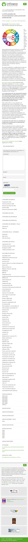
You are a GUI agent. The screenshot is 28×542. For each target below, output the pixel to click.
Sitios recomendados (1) (8, 375)
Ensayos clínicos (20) (7, 313)
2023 (3, 400)
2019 (3, 421)
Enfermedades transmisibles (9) (9, 307)
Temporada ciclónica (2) (8, 386)
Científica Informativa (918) (8, 246)
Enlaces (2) (5, 311)
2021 (3, 403)
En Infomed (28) (6, 304)
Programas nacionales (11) (8, 358)
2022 (3, 401)
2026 (3, 396)
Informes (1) (5, 226)
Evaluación (4, 234)
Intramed (8, 20)
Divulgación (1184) (6, 247)
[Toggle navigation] (25, 4)
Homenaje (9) (5, 324)
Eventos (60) (5, 317)
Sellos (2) (4, 228)
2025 (3, 397)
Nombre (5, 172)
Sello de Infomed (6, 238)
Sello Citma (5, 236)
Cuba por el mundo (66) (8, 292)
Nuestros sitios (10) (6, 347)
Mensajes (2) (5, 339)
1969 (3, 404)
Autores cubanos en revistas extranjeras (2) (12, 263)
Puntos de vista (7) (6, 364)
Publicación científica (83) (8, 360)
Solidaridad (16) (6, 381)
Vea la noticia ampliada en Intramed (10, 141)
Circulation (16, 84)
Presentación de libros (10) (8, 354)
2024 (3, 398)
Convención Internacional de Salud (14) (11, 287)
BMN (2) (4, 272)
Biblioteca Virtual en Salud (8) (9, 268)
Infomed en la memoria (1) (8, 326)
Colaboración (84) (6, 283)
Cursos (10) (5, 296)
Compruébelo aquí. (10, 501)
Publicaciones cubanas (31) (8, 362)
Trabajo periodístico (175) (8, 249)
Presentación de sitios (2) (8, 356)
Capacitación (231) (6, 202)
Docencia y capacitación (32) (9, 302)
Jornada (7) (5, 334)
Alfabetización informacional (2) (9, 257)
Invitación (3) (5, 332)
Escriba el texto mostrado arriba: (11, 187)
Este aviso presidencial (7, 82)
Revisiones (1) (5, 368)
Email (4, 177)
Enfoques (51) (5, 309)
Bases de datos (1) (6, 267)
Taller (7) (4, 383)
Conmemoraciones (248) (8, 203)
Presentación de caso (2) (8, 353)
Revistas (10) (5, 369)
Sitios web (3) (5, 377)
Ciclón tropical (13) (6, 279)
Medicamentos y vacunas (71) (9, 336)
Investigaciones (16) (7, 330)
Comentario (6, 154)
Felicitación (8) (5, 321)
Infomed (10, 539)
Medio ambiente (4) (6, 338)
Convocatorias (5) (6, 289)
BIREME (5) (5, 270)
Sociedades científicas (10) (8, 379)
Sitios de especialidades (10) (9, 373)
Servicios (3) (5, 371)
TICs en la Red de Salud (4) (8, 388)
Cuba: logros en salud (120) (8, 294)
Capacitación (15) (6, 244)
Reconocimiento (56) (7, 366)
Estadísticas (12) (6, 315)
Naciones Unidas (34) (7, 343)
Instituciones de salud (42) (8, 328)
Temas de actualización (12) (9, 384)
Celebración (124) (6, 274)
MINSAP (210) (5, 341)
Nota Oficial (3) (5, 345)
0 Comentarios (22, 20)
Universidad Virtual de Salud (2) (9, 390)
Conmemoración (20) (7, 285)
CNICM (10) (5, 281)
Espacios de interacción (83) (9, 205)
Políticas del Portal (6, 467)
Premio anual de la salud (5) (9, 351)
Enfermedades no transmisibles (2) (10, 306)
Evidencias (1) (5, 319)
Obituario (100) (5, 349)
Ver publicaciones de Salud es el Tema (11, 457)
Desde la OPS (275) (7, 300)
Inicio (3, 9)
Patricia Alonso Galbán (14, 24)
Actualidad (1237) (6, 255)
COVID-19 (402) (6, 291)
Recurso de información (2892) (9, 209)
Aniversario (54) (6, 259)
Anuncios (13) (5, 261)
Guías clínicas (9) (6, 322)
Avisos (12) (5, 265)
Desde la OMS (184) (7, 298)
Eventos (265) (5, 207)
